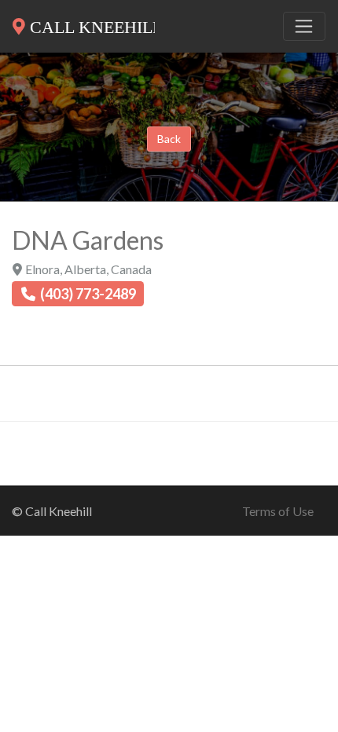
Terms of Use (278, 510)
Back (169, 138)
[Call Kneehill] (84, 23)
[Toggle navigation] (304, 27)
